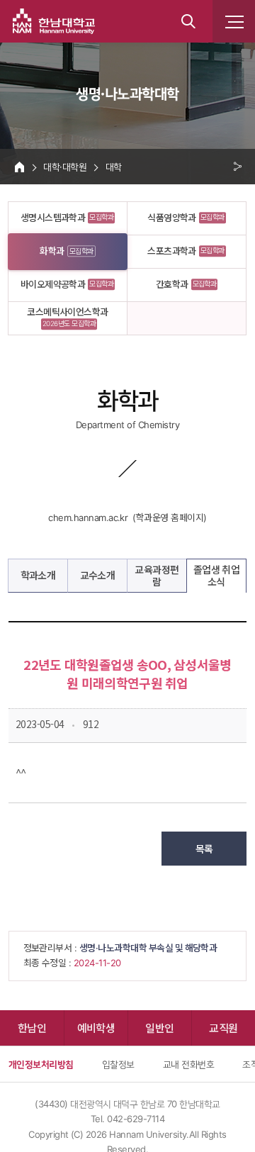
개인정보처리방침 (41, 1064)
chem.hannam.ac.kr (88, 517)
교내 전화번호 (188, 1064)
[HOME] (19, 166)
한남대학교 (54, 21)
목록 (204, 848)
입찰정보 (118, 1064)
